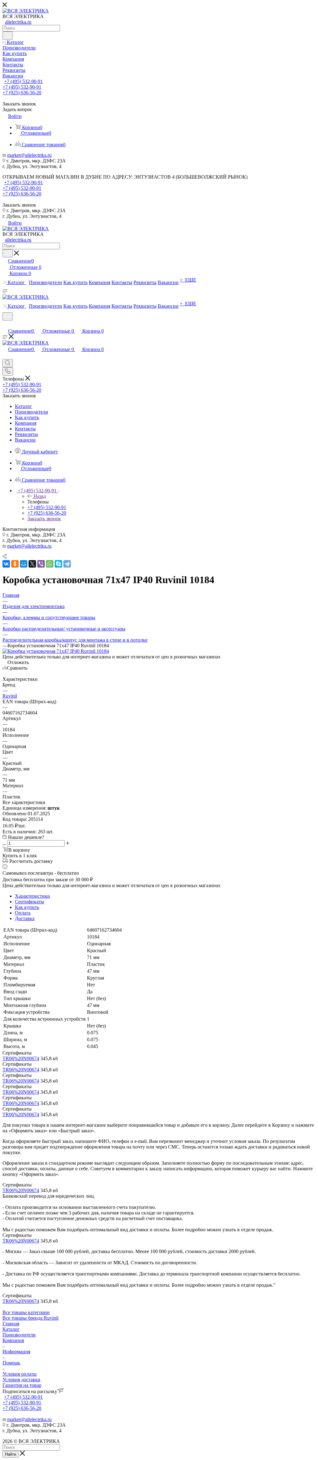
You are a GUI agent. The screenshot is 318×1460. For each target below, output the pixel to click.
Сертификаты (29, 901)
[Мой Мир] (23, 564)
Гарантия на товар (21, 1385)
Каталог (11, 1329)
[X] (32, 564)
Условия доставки (21, 1379)
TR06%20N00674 (20, 1058)
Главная (10, 1323)
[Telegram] (67, 564)
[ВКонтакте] (6, 564)
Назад (40, 496)
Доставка (24, 918)
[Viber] (41, 564)
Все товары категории (26, 1312)
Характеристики (32, 896)
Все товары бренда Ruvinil (30, 1318)
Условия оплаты (19, 1374)
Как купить (27, 907)
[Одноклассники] (15, 564)
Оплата (22, 912)
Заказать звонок (44, 518)
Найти (10, 1454)
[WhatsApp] (49, 564)
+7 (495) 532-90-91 (23, 81)
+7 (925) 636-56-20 (21, 92)
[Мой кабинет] (5, 324)
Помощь (11, 1362)
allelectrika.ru (18, 22)
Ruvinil (9, 696)
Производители (19, 1334)
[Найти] (7, 35)
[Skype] (58, 564)
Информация (16, 1351)
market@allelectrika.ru (29, 155)
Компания (13, 1340)
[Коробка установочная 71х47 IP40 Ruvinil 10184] (55, 651)
